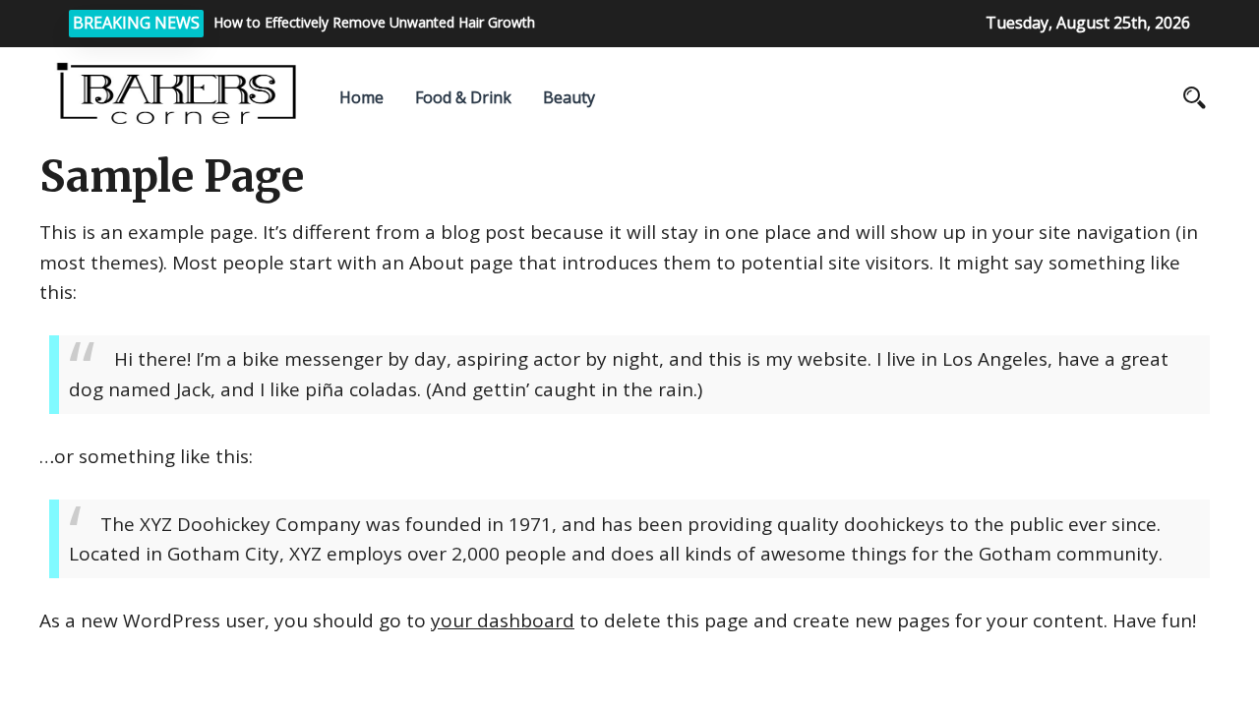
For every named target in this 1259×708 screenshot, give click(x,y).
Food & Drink (463, 97)
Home (361, 97)
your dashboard (502, 620)
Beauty (569, 97)
